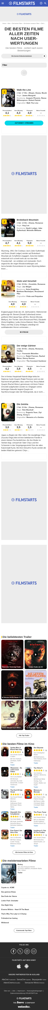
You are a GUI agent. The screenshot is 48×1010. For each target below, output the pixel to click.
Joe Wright (26, 287)
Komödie (33, 284)
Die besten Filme (17, 23)
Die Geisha (22, 404)
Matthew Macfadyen (25, 291)
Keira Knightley (32, 289)
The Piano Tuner (40, 812)
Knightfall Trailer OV (36, 728)
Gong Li (26, 415)
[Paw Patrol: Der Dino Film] (4, 834)
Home (4, 23)
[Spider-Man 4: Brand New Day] (4, 751)
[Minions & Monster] (28, 794)
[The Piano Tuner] (28, 816)
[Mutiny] (8, 873)
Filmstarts (30, 110)
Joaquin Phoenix (33, 98)
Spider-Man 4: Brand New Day (16, 748)
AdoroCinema (9, 983)
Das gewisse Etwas (8, 892)
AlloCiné (5, 979)
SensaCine (21, 979)
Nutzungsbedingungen (34, 991)
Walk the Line (24, 90)
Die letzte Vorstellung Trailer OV (36, 697)
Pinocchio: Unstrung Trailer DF (12, 667)
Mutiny (20, 864)
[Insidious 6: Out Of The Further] (28, 834)
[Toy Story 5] (28, 772)
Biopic (31, 93)
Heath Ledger (31, 228)
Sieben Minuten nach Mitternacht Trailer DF (12, 728)
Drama (38, 93)
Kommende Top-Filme (24, 930)
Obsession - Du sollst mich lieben (16, 769)
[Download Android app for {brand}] (27, 966)
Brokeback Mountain (28, 220)
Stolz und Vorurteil (26, 281)
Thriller (20, 351)
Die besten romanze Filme (31, 23)
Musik (44, 93)
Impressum (21, 991)
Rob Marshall (27, 410)
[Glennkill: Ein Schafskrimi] (4, 816)
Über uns (7, 991)
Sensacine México (32, 983)
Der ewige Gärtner (26, 345)
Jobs (13, 991)
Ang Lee (25, 225)
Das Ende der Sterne (9, 896)
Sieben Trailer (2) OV (36, 667)
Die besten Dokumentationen (21, 56)
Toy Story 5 (38, 768)
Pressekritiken (7, 110)
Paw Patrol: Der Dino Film (16, 831)
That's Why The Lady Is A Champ (13, 914)
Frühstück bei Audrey (9, 918)
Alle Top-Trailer (24, 735)
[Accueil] (22, 3)
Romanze (39, 223)
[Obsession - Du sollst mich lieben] (4, 772)
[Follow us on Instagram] (27, 951)
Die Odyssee (38, 748)
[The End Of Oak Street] (4, 794)
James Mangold (29, 95)
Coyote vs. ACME (7, 887)
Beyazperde (37, 979)
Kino (9, 23)
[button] (44, 56)
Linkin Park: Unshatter (9, 901)
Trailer (12, 765)
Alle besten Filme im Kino (24, 852)
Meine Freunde (40, 110)
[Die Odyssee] (28, 751)
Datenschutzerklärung (17, 993)
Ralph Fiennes (32, 356)
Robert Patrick (34, 100)
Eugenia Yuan (32, 412)
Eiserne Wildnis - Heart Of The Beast (15, 909)
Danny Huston (29, 358)
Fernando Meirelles (30, 353)
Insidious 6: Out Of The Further (40, 831)
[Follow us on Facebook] (14, 951)
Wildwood (5, 923)
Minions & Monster (37, 791)
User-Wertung (18, 110)
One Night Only (7, 905)
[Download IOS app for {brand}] (20, 966)
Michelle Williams (34, 230)
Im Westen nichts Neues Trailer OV (12, 697)
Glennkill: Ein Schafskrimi (15, 813)
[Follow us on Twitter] (20, 951)
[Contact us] (34, 951)
